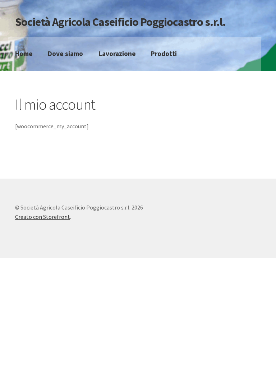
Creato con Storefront (42, 216)
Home (24, 53)
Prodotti (164, 53)
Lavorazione (117, 53)
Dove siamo (65, 53)
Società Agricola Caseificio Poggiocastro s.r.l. (120, 22)
